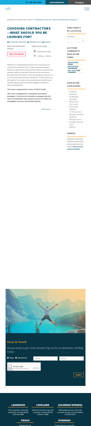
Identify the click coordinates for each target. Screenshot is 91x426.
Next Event (46, 109)
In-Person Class (75, 112)
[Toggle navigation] (87, 9)
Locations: (71, 36)
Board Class (73, 101)
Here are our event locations (75, 147)
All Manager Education (18, 42)
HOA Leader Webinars (73, 108)
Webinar (48, 42)
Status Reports (57, 2)
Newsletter (22, 357)
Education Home (73, 63)
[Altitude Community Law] (7, 9)
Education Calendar (73, 67)
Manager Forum (36, 42)
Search (80, 2)
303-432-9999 (35, 2)
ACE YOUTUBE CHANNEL (74, 71)
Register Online (16, 54)
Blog (11, 357)
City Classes (73, 104)
